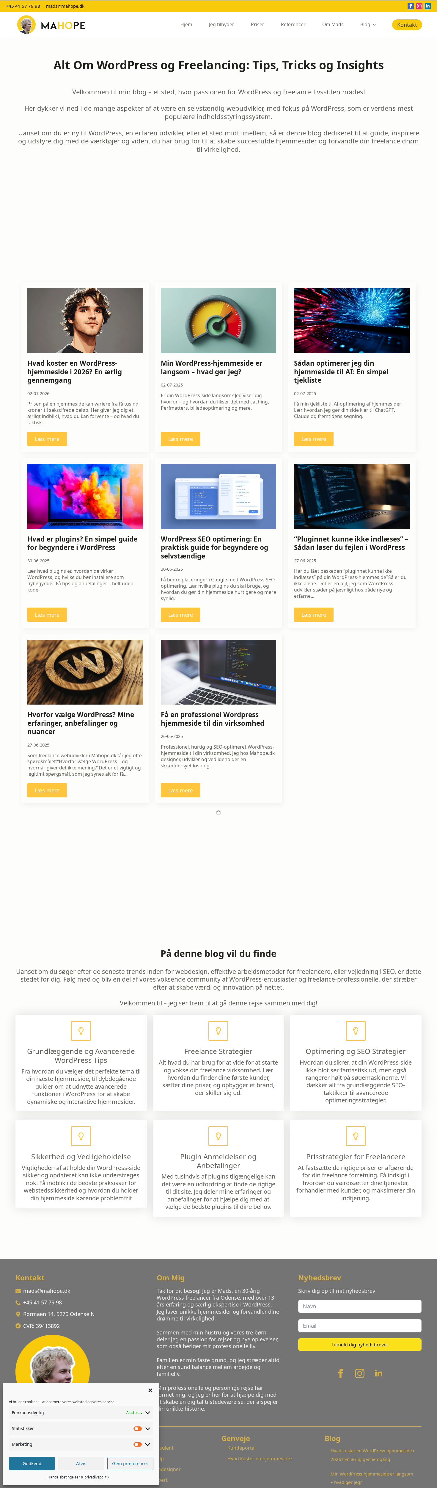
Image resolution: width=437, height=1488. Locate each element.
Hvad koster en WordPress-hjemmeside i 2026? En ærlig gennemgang (74, 372)
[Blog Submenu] (375, 24)
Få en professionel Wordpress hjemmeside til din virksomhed (212, 719)
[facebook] (411, 6)
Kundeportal (241, 1448)
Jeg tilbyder (221, 24)
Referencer (293, 24)
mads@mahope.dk (65, 6)
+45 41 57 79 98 (23, 6)
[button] (150, 1390)
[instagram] (419, 6)
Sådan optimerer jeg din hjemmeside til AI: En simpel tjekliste (341, 372)
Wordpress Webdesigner (153, 1469)
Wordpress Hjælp (144, 1458)
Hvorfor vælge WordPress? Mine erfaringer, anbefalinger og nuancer (80, 723)
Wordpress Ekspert (146, 1480)
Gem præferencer (130, 1463)
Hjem (186, 24)
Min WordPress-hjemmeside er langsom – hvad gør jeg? (211, 367)
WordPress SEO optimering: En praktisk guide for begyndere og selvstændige (214, 548)
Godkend (32, 1463)
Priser (257, 24)
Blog (365, 24)
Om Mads (333, 24)
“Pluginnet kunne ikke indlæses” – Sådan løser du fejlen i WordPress (351, 543)
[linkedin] (428, 6)
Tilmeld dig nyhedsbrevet (359, 1344)
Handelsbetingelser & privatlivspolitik (78, 1477)
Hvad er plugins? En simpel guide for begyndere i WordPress (82, 543)
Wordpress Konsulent (149, 1448)
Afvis (81, 1463)
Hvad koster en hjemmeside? (259, 1458)
